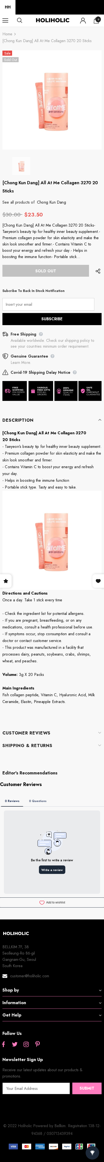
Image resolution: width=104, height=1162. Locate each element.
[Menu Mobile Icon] (5, 20)
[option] (52, 100)
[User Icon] (83, 20)
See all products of (18, 202)
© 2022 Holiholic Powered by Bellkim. (35, 1126)
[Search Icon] (24, 20)
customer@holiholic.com (29, 976)
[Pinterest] (37, 1044)
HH (8, 7)
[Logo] (52, 20)
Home (7, 34)
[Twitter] (14, 1044)
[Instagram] (26, 1044)
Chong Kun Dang (51, 202)
